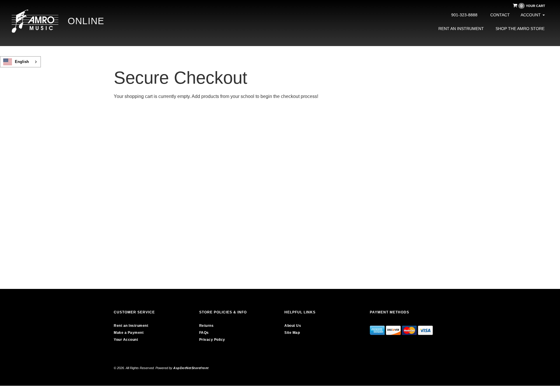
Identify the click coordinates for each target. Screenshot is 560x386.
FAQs (204, 333)
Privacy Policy (212, 340)
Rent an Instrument (461, 28)
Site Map (292, 333)
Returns (206, 326)
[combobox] (20, 61)
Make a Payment (129, 333)
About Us (292, 326)
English (22, 61)
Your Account (126, 340)
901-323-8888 (464, 15)
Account (531, 15)
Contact (500, 15)
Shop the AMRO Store (520, 28)
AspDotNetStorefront (191, 368)
